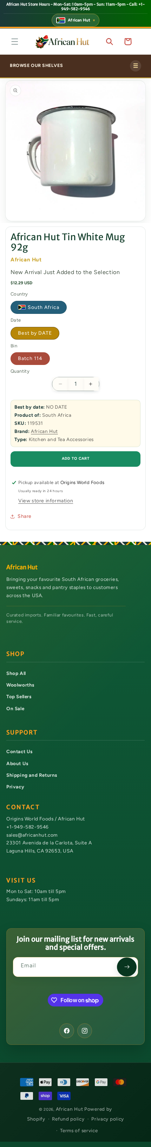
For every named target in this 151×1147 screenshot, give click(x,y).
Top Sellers (19, 696)
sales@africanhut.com (32, 835)
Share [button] (25, 516)
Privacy (15, 786)
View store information (45, 501)
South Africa (43, 307)
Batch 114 (30, 358)
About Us (17, 763)
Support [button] (22, 732)
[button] (14, 41)
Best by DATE (35, 333)
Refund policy (68, 1119)
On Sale (15, 708)
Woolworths (20, 685)
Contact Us (19, 751)
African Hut (44, 431)
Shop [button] (15, 654)
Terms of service (79, 1130)
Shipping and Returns (31, 775)
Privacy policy (107, 1119)
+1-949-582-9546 (27, 827)
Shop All (16, 673)
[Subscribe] (127, 966)
